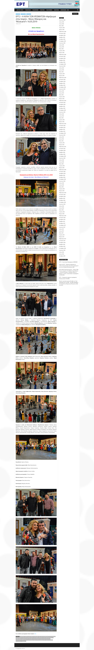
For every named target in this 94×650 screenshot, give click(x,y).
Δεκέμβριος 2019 (62, 173)
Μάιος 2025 (61, 48)
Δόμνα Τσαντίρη (33, 638)
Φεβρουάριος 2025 (62, 54)
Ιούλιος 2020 (61, 160)
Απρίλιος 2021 (62, 142)
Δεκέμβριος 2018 (62, 196)
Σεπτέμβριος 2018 (62, 202)
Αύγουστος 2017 (62, 227)
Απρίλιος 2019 (62, 188)
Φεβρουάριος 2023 (62, 100)
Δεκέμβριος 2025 (62, 35)
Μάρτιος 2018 (61, 213)
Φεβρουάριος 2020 (62, 169)
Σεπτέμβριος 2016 (62, 248)
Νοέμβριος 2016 (62, 244)
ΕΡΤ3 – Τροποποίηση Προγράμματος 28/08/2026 (68, 262)
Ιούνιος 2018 (61, 208)
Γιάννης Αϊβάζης (19, 638)
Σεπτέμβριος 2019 (62, 179)
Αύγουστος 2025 (62, 43)
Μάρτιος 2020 (61, 167)
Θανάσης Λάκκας (39, 638)
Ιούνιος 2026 (61, 23)
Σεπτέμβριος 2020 (62, 156)
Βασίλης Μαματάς (50, 637)
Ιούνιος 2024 (61, 69)
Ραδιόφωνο (35, 10)
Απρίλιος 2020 (62, 165)
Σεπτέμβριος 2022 (62, 110)
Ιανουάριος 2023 (62, 102)
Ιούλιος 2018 (61, 206)
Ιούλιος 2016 (61, 252)
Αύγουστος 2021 (62, 135)
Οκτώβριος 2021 (62, 131)
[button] (77, 10)
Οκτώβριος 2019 (62, 177)
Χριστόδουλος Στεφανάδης (21, 641)
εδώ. (35, 633)
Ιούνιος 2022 (61, 115)
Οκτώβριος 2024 (62, 62)
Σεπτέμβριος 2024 (62, 64)
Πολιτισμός (49, 10)
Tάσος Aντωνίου (52, 636)
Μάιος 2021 (61, 140)
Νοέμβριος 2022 (62, 106)
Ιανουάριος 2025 (62, 56)
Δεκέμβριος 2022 (62, 104)
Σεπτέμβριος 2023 (62, 87)
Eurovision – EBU (65, 10)
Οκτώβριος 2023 (62, 85)
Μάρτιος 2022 (61, 121)
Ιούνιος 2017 (61, 231)
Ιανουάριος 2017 (62, 240)
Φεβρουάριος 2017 (62, 238)
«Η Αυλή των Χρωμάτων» (44, 636)
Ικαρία (44, 638)
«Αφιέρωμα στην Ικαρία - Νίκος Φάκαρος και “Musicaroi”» (29, 636)
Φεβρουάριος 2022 (62, 123)
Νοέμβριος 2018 (62, 198)
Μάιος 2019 (61, 186)
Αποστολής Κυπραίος (35, 637)
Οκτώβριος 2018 (62, 200)
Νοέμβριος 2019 (62, 175)
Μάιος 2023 (61, 94)
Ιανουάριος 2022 (62, 125)
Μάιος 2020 (61, 163)
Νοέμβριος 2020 (62, 152)
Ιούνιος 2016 (61, 254)
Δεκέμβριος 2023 (62, 81)
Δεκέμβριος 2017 (62, 219)
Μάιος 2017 (61, 232)
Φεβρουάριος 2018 (62, 215)
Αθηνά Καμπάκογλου (19, 637)
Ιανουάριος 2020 (62, 171)
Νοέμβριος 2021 (62, 129)
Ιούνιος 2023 (61, 92)
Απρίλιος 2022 (62, 119)
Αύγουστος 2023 (62, 89)
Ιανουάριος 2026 (62, 33)
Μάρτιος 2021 (61, 144)
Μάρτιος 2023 (61, 98)
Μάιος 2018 (61, 209)
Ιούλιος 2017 (61, 229)
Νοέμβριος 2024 (62, 60)
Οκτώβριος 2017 (62, 223)
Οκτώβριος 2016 (62, 246)
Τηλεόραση (28, 10)
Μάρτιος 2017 (61, 236)
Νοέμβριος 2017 (62, 221)
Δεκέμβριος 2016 (62, 242)
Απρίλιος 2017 (62, 234)
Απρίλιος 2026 (62, 27)
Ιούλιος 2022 (61, 114)
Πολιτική (42, 10)
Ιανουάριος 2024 (62, 79)
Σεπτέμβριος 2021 (62, 133)
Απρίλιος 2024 (62, 73)
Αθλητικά (56, 10)
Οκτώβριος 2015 (62, 255)
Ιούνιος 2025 (61, 46)
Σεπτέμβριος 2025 (62, 41)
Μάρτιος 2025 (61, 52)
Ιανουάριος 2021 (62, 148)
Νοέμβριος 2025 (62, 37)
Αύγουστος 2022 (62, 112)
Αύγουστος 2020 (62, 158)
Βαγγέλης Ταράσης (43, 637)
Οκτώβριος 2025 (62, 39)
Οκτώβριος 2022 (62, 108)
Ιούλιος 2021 (61, 137)
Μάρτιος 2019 (61, 190)
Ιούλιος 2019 (61, 183)
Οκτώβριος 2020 (62, 154)
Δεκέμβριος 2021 (62, 127)
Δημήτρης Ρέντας (26, 638)
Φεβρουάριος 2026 (62, 31)
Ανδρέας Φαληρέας (27, 637)
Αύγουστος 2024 (62, 66)
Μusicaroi (48, 638)
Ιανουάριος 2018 (62, 217)
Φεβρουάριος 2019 (62, 192)
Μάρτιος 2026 (61, 29)
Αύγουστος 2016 (62, 250)
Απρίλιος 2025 (62, 50)
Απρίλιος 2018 (62, 211)
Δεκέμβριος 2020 (62, 150)
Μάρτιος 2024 (61, 75)
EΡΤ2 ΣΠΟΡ (18, 14)
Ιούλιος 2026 (61, 21)
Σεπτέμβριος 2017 (62, 225)
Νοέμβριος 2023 (62, 83)
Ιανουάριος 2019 (62, 194)
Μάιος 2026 (61, 25)
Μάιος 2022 (61, 117)
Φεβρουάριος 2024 (62, 77)
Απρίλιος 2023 (62, 96)
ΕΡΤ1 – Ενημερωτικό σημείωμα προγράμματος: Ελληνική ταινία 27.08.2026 (68, 278)
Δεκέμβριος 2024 (62, 58)
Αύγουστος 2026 (62, 20)
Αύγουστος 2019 (62, 181)
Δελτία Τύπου (20, 10)
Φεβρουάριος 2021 (62, 146)
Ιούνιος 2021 (61, 138)
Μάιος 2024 (61, 71)
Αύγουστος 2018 (62, 204)
